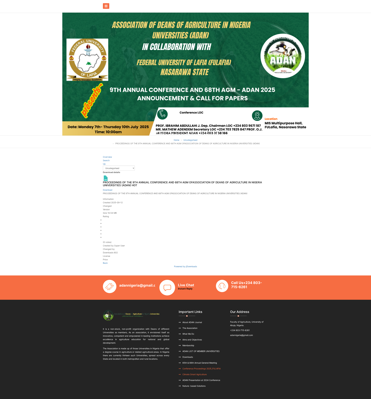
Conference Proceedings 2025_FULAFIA (201, 368)
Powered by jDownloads (185, 266)
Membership (188, 345)
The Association (189, 328)
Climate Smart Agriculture (194, 374)
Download (107, 190)
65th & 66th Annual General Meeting (199, 363)
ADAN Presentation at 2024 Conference (201, 380)
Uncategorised (190, 140)
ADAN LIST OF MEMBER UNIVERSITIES (201, 351)
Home (176, 140)
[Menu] (107, 6)
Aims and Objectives (192, 339)
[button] (6, 74)
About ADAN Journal (192, 322)
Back (105, 263)
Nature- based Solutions (193, 386)
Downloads (187, 357)
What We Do (188, 334)
